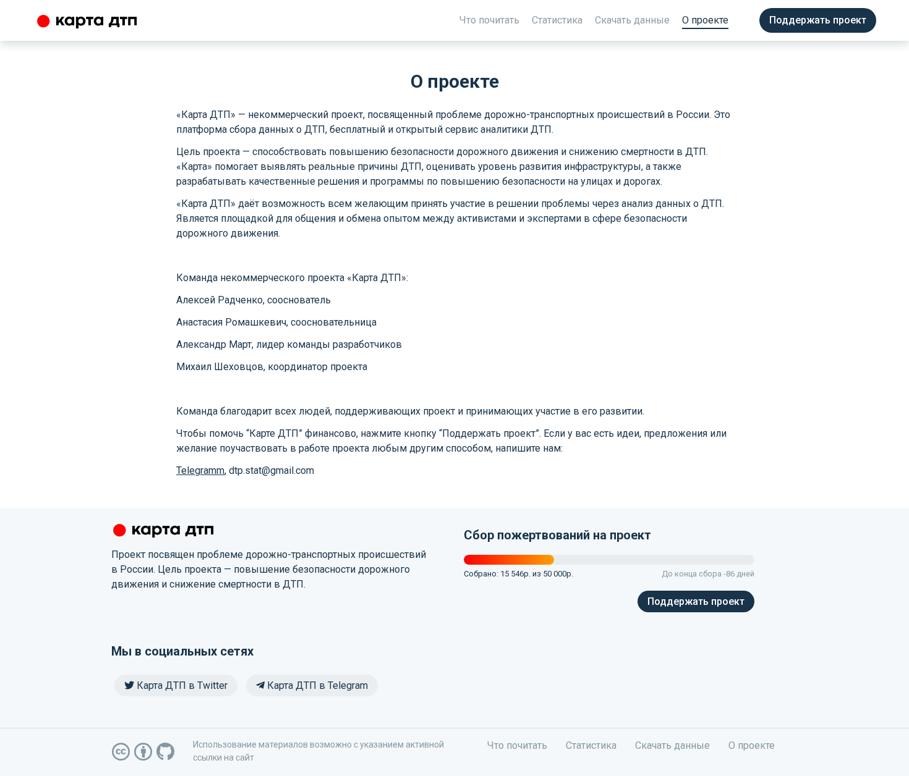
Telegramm (200, 470)
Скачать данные (632, 20)
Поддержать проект (817, 20)
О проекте (705, 20)
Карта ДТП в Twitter (181, 685)
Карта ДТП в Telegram (316, 685)
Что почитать (489, 20)
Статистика (557, 20)
